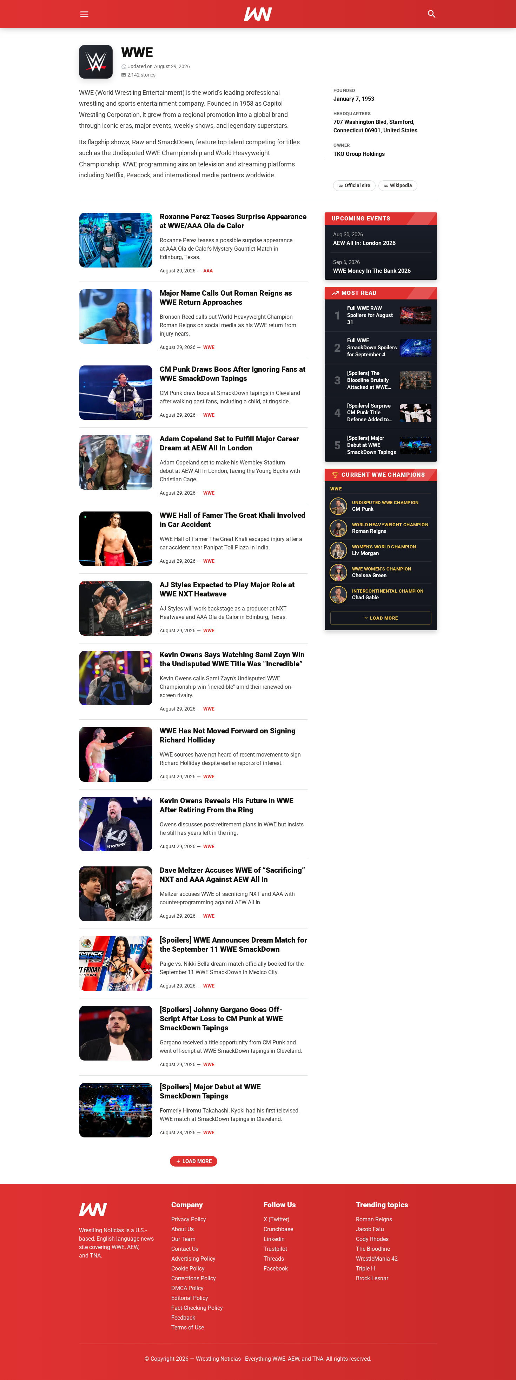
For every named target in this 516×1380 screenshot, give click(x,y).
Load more (197, 1161)
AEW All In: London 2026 (364, 243)
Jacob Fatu (370, 1229)
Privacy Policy (188, 1219)
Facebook (276, 1268)
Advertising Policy (193, 1258)
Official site (357, 185)
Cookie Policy (188, 1268)
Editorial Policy (189, 1298)
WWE (208, 347)
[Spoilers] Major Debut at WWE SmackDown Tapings (371, 445)
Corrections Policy (193, 1278)
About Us (182, 1229)
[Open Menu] (84, 14)
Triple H (365, 1268)
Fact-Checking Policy (197, 1308)
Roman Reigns (374, 1219)
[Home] (93, 1211)
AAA (208, 270)
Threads (274, 1258)
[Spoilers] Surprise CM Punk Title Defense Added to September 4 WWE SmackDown (369, 413)
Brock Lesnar (372, 1278)
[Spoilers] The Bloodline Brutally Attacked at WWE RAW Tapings (368, 380)
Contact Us (184, 1249)
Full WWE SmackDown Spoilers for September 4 (372, 347)
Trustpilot (275, 1249)
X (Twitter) (277, 1219)
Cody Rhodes (372, 1239)
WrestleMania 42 (377, 1258)
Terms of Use (187, 1327)
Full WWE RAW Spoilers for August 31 (370, 315)
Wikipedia (401, 185)
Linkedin (274, 1239)
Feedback (183, 1317)
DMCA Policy (187, 1288)
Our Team (183, 1239)
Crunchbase (278, 1229)
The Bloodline (373, 1249)
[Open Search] (431, 14)
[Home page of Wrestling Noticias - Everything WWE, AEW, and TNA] (258, 14)
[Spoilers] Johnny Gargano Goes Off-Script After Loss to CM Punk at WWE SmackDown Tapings (221, 1018)
